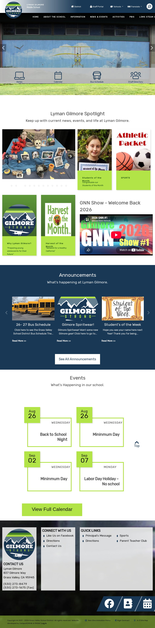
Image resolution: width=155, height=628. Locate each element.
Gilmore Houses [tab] (121, 56)
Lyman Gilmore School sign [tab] (121, 51)
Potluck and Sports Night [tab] (43, 185)
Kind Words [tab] (117, 51)
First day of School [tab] (47, 185)
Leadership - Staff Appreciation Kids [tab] (11, 185)
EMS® (37, 623)
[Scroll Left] (6, 313)
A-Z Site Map (142, 620)
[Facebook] (110, 610)
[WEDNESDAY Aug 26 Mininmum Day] (100, 449)
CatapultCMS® (26, 623)
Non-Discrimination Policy (99, 620)
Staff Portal (98, 6)
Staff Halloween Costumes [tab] (29, 185)
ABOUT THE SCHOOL (55, 17)
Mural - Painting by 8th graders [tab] (103, 51)
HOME (36, 17)
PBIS (132, 17)
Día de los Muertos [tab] (20, 185)
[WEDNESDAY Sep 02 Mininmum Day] (48, 493)
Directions (53, 540)
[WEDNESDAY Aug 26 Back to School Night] (48, 449)
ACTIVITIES (119, 17)
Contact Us (53, 546)
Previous (3, 48)
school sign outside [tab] (108, 51)
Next (152, 48)
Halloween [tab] (34, 185)
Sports (124, 535)
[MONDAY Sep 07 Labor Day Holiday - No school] (100, 493)
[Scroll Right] (148, 313)
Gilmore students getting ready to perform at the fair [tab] (66, 185)
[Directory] (129, 610)
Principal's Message (99, 535)
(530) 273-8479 (15, 584)
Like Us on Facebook (60, 535)
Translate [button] (135, 6)
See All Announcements (77, 359)
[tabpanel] (38, 154)
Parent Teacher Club (133, 540)
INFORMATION (78, 17)
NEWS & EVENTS (99, 17)
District (77, 6)
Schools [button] (118, 6)
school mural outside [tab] (112, 51)
